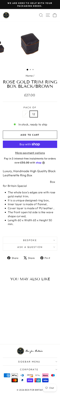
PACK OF (30, 107)
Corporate (29, 369)
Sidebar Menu (29, 361)
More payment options (30, 152)
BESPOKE (30, 240)
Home (29, 75)
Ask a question (29, 247)
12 (33, 114)
